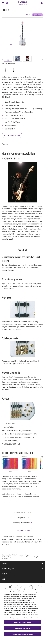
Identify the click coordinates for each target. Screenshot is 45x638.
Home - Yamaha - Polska (9, 555)
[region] (22, 610)
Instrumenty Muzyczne (24, 555)
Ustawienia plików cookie (22, 622)
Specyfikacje (21, 517)
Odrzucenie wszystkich (22, 628)
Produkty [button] (4, 563)
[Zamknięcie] (41, 586)
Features (5, 144)
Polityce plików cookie (31, 618)
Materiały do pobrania (21, 522)
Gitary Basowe (37, 557)
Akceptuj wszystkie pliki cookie (22, 634)
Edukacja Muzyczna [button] (8, 568)
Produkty (28, 557)
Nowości (4, 573)
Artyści (4, 579)
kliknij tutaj (31, 612)
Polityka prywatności (16, 618)
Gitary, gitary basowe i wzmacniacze (14, 557)
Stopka (6, 618)
